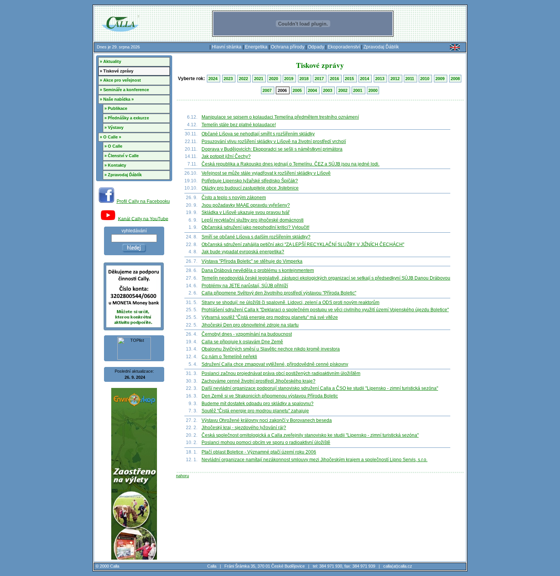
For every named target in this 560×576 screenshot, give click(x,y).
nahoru (182, 475)
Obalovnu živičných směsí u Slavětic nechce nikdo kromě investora (271, 349)
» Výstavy (113, 127)
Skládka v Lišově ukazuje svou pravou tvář (246, 212)
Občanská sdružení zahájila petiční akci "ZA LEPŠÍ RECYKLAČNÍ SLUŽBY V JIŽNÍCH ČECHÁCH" (303, 244)
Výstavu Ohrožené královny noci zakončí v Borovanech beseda (267, 420)
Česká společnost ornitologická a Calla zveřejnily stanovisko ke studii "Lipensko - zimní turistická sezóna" (310, 435)
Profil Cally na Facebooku (143, 201)
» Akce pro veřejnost (120, 80)
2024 (213, 78)
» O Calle (113, 146)
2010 (425, 78)
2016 (335, 78)
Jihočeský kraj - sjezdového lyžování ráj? (244, 427)
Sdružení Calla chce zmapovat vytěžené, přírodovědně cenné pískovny (275, 364)
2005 (298, 90)
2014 (365, 78)
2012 (395, 78)
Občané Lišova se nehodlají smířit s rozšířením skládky (258, 134)
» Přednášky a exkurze (126, 118)
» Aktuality (110, 61)
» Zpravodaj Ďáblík (123, 174)
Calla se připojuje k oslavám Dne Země (242, 341)
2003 (328, 90)
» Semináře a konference (124, 89)
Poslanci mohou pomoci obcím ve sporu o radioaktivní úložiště (266, 442)
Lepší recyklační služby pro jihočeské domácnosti (253, 220)
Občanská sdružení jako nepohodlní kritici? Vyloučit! (255, 227)
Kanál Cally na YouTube (143, 218)
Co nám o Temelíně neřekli (229, 356)
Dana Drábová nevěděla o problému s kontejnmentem (258, 270)
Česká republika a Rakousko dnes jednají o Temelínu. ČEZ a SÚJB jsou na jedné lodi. (290, 164)
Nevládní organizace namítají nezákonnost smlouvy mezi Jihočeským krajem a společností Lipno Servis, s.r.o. (314, 459)
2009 (440, 78)
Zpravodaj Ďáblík (381, 47)
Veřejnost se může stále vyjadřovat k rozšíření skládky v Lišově (266, 173)
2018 (304, 78)
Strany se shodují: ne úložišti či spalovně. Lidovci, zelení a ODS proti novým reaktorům (290, 302)
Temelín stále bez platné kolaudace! (239, 124)
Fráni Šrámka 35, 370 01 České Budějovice (264, 566)
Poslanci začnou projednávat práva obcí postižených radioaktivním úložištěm (281, 373)
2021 (259, 78)
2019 (289, 78)
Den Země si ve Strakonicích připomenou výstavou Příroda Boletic (270, 396)
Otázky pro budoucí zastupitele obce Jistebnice (250, 188)
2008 (455, 78)
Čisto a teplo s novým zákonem (234, 197)
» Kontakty (115, 165)
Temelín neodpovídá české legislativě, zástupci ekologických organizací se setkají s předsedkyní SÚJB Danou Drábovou (326, 278)
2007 (267, 90)
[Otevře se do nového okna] (106, 201)
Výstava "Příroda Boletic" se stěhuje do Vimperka (252, 261)
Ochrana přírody (287, 47)
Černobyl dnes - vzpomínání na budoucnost (247, 334)
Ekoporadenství (344, 47)
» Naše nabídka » (117, 99)
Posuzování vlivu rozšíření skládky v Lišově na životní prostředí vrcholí (274, 141)
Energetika (256, 47)
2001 (358, 90)
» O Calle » (110, 137)
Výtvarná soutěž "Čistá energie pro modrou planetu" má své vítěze (270, 317)
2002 (343, 90)
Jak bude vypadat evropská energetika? (243, 251)
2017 (320, 78)
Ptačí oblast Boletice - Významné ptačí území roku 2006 (259, 452)
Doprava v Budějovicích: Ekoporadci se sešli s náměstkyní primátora (272, 149)
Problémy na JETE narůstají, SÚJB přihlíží (245, 285)
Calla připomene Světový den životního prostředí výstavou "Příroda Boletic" (279, 293)
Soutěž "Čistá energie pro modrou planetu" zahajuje (255, 410)
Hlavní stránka (227, 47)
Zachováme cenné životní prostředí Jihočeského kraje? (258, 381)
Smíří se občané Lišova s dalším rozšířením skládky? (256, 237)
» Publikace (115, 108)
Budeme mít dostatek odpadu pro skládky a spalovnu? (258, 403)
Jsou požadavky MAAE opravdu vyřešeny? (246, 205)
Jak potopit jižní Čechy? (226, 156)
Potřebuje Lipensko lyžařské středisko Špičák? (250, 180)
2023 (229, 78)
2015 (350, 78)
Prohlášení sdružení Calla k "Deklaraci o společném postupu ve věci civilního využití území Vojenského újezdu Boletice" (325, 309)
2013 (380, 78)
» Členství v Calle (121, 155)
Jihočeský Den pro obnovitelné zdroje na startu (250, 325)
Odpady (316, 47)
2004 (313, 90)
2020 (274, 78)
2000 (373, 90)
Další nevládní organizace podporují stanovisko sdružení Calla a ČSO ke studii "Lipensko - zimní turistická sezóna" (320, 388)
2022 (244, 78)
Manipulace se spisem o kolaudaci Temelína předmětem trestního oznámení (280, 117)
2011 (410, 78)
